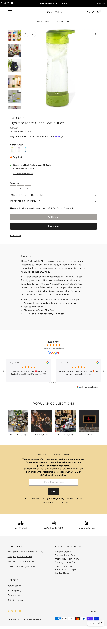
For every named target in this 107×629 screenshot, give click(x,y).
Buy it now (53, 226)
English (100, 3)
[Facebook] (1, 3)
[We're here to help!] (53, 524)
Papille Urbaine (33, 619)
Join (53, 491)
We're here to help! (53, 528)
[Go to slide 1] (49, 382)
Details (64, 3)
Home (39, 21)
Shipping (13, 131)
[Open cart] (98, 12)
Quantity (14, 183)
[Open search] (88, 12)
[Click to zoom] (95, 34)
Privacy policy (14, 590)
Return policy (14, 585)
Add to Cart (53, 217)
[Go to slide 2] (51, 382)
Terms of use (14, 595)
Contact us (15, 235)
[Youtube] (12, 3)
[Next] (33, 34)
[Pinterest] (8, 3)
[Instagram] (4, 3)
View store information (23, 174)
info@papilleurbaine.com (20, 556)
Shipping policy (15, 600)
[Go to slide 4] (55, 382)
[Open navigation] (10, 11)
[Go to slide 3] (53, 382)
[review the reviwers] (47, 363)
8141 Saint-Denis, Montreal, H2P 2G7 (26, 551)
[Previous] (26, 34)
